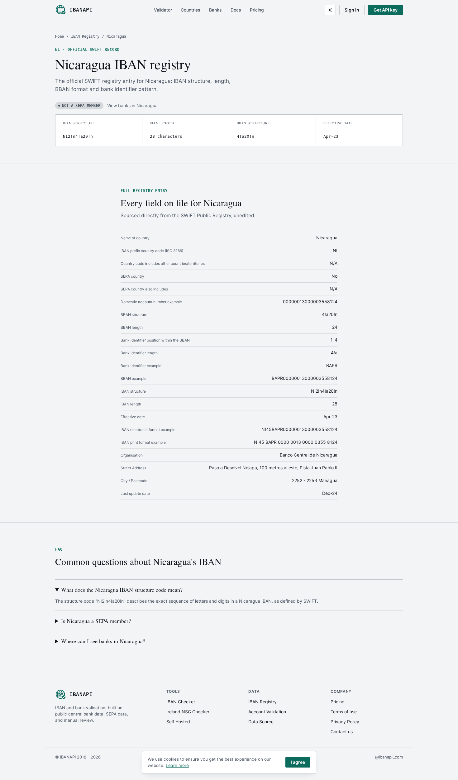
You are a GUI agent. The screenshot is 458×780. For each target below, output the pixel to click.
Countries (190, 9)
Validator (163, 9)
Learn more (177, 765)
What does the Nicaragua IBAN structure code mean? (122, 589)
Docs (236, 9)
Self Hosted (178, 721)
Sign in (352, 9)
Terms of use (344, 711)
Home (59, 36)
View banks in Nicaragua (132, 105)
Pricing (257, 9)
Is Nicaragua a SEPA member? (96, 620)
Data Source (261, 721)
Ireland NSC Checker (187, 711)
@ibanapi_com (389, 756)
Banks (215, 9)
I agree (298, 762)
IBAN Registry (85, 36)
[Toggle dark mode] (330, 10)
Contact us (342, 731)
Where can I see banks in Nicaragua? (103, 641)
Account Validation (267, 711)
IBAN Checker (180, 701)
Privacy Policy (345, 721)
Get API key (386, 9)
